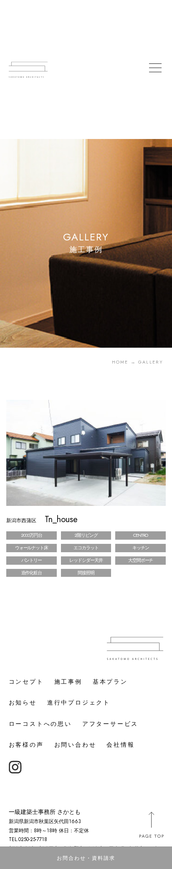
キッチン (140, 547)
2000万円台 (31, 535)
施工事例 (68, 681)
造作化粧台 (31, 572)
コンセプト (26, 681)
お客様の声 (26, 744)
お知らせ (23, 702)
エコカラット (85, 547)
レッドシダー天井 (85, 560)
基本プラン (110, 681)
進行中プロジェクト (78, 702)
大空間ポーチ (140, 560)
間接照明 (86, 572)
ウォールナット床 (31, 547)
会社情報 (120, 744)
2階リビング (85, 535)
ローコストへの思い (40, 724)
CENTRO (140, 535)
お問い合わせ (75, 744)
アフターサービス (110, 724)
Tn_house (42, 519)
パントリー (31, 560)
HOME (120, 362)
